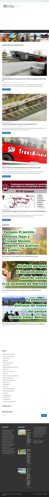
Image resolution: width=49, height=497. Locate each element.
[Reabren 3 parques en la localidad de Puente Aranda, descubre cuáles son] (24, 255)
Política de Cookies (38, 442)
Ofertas (4, 373)
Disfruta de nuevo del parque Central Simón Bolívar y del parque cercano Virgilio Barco (23, 324)
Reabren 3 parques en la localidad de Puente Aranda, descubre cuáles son (20, 256)
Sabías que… (5, 382)
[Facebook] (44, 1)
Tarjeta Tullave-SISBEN (8, 388)
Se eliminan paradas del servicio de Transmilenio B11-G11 (19, 124)
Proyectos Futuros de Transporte (10, 375)
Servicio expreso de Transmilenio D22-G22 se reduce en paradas (21, 167)
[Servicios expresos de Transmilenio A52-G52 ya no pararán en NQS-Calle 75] (24, 62)
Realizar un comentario (22, 82)
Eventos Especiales (7, 362)
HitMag (45, 493)
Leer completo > (6, 89)
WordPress (40, 493)
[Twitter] (46, 1)
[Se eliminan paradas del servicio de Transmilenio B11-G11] (24, 108)
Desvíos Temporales (7, 356)
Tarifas (4, 386)
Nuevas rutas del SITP (7, 371)
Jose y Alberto (14, 82)
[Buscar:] (24, 415)
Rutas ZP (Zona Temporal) (8, 380)
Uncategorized (6, 395)
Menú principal (8, 31)
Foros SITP (5, 365)
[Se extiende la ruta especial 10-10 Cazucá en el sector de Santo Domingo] (24, 195)
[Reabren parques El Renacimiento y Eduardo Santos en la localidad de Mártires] (24, 288)
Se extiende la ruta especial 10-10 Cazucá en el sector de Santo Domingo (24, 211)
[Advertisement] (24, 20)
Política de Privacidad (38, 441)
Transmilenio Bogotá (6, 77)
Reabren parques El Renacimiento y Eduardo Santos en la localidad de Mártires (21, 290)
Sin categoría (5, 384)
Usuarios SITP (6, 397)
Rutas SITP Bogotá (6, 209)
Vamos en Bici (6, 399)
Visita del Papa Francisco (8, 401)
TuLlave (4, 393)
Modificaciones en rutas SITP (9, 367)
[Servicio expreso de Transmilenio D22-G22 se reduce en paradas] (24, 151)
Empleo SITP (5, 358)
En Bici (4, 360)
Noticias (5, 369)
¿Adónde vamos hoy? (7, 354)
